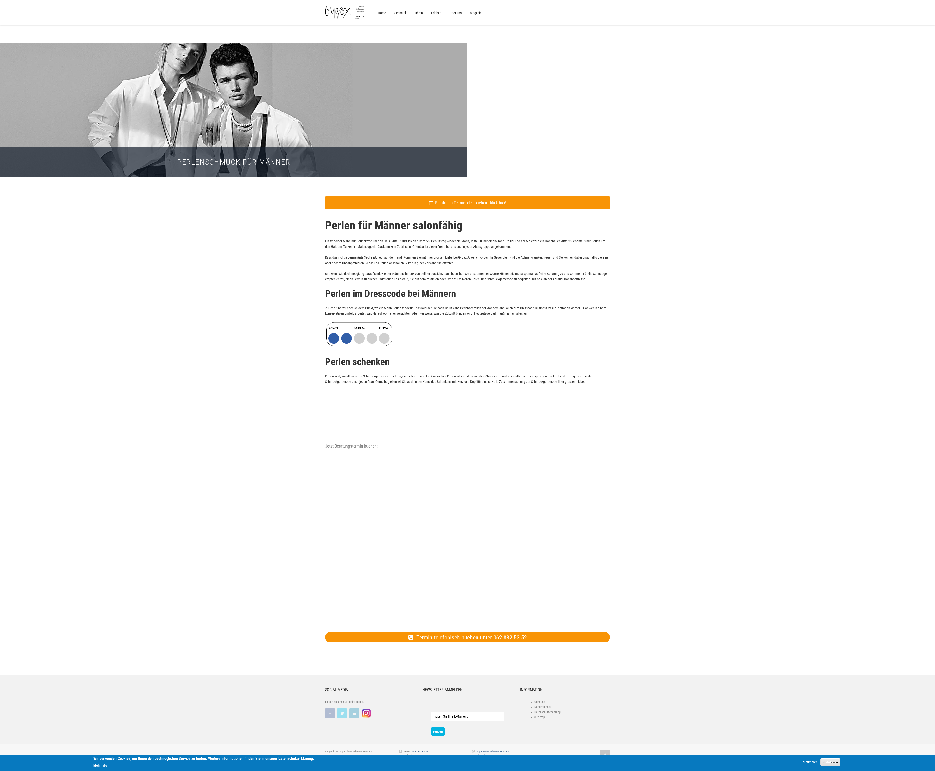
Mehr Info (100, 765)
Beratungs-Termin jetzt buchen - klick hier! (469, 202)
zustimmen (810, 762)
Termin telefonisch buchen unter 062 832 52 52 (470, 637)
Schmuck (400, 13)
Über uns (456, 13)
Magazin (476, 13)
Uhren (419, 13)
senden (438, 731)
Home (382, 13)
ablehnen (830, 762)
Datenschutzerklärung (547, 712)
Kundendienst (542, 707)
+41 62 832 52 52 (419, 751)
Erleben (436, 13)
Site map (539, 717)
